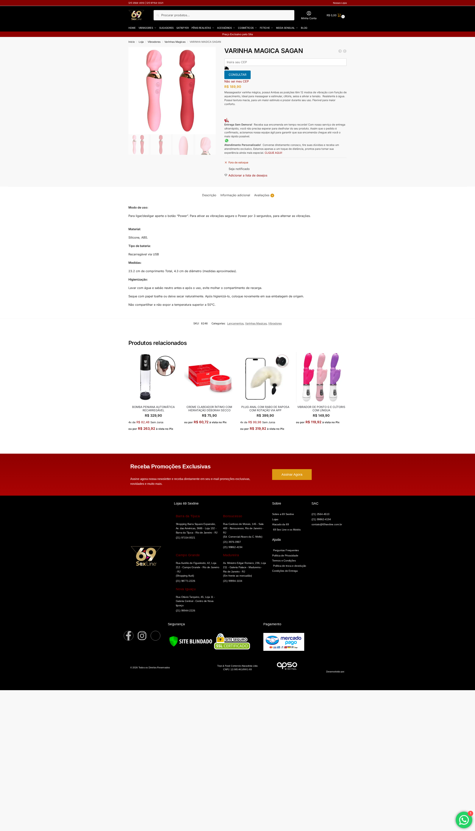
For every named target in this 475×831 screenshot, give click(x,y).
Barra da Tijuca (188, 516)
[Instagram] (142, 636)
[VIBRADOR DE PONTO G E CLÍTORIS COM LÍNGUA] (340, 51)
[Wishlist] (176, 357)
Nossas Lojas (340, 2)
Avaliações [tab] (263, 195)
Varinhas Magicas (175, 41)
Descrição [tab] (209, 195)
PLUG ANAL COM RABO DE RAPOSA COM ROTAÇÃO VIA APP (265, 408)
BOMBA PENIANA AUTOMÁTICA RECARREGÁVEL (153, 408)
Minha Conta (309, 18)
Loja (141, 41)
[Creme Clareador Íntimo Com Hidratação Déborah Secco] (209, 377)
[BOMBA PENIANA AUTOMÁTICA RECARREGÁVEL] (153, 377)
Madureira (231, 555)
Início (131, 41)
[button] (335, 15)
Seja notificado (239, 169)
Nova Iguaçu (186, 589)
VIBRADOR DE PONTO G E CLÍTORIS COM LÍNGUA (321, 408)
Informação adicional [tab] (235, 195)
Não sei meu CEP (236, 81)
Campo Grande (188, 555)
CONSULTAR (237, 74)
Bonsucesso (232, 516)
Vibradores (154, 41)
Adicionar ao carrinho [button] (153, 437)
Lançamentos (235, 323)
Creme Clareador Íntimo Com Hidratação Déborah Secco (209, 408)
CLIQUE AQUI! (274, 152)
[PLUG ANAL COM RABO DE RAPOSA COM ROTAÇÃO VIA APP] (265, 377)
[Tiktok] (155, 636)
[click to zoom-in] (172, 90)
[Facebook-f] (128, 636)
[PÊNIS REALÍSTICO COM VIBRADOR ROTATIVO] (345, 51)
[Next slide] (209, 91)
